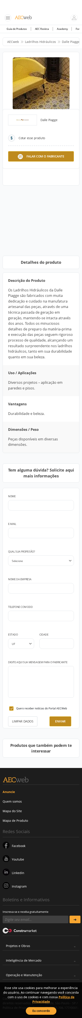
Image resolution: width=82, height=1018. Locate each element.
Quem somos (12, 801)
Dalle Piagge (71, 42)
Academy (62, 29)
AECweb (13, 42)
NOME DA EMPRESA (19, 579)
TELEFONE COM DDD (20, 607)
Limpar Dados (22, 721)
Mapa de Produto (15, 820)
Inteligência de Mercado (23, 960)
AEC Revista (42, 29)
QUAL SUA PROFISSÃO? (21, 551)
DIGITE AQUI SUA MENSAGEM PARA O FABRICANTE (37, 662)
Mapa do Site (12, 811)
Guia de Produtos (17, 29)
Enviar (60, 721)
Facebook (18, 846)
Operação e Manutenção (24, 975)
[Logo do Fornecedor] (22, 120)
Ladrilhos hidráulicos (40, 42)
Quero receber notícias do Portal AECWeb (41, 708)
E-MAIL (12, 524)
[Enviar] (75, 919)
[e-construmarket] (20, 930)
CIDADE (44, 634)
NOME (12, 496)
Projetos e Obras (18, 946)
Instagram (19, 886)
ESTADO (13, 634)
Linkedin (18, 873)
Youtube (18, 859)
